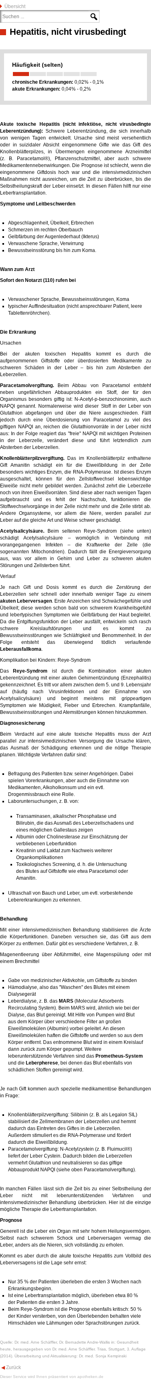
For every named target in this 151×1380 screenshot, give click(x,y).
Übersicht (14, 6)
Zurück (13, 1367)
